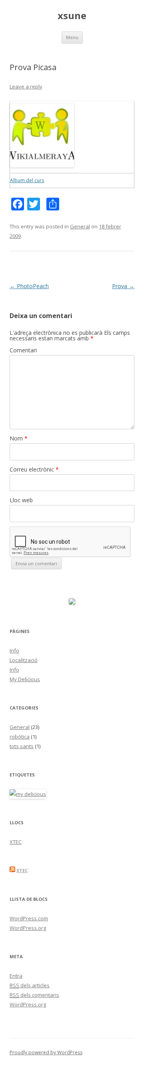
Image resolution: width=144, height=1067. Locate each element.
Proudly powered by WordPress (46, 1052)
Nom (19, 438)
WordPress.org (28, 927)
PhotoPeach (29, 286)
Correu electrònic (34, 469)
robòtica (20, 736)
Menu (72, 37)
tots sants (22, 746)
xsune (72, 16)
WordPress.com (29, 918)
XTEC (16, 841)
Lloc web (21, 500)
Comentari (23, 350)
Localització (24, 660)
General (80, 226)
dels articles (30, 985)
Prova (123, 286)
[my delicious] (28, 794)
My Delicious (25, 679)
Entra (16, 975)
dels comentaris (34, 994)
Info (14, 650)
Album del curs (27, 180)
